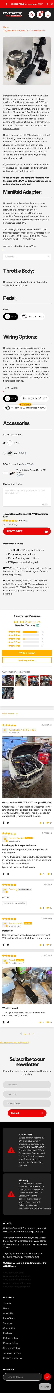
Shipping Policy (11, 1348)
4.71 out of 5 (34, 622)
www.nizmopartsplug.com (17, 1283)
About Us (8, 1313)
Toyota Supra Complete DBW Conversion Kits (24, 30)
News (6, 1308)
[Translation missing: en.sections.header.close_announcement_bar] (51, 4)
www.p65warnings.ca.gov (41, 1208)
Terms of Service (12, 1352)
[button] (10, 520)
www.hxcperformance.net (17, 1276)
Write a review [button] (27, 652)
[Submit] (47, 1376)
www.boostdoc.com (13, 1272)
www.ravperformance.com (17, 1279)
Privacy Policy (10, 1343)
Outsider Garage (10, 524)
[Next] (47, 4)
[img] (9, 725)
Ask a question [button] (27, 660)
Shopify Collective (12, 1357)
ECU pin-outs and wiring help (23, 562)
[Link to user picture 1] (27, 767)
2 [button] (25, 1033)
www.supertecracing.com (16, 1286)
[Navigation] (48, 14)
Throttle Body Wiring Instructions (26, 549)
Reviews (7, 1333)
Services (7, 1323)
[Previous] (6, 4)
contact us (25, 167)
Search (7, 1303)
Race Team (9, 1318)
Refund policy (10, 1338)
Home (6, 27)
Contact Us (9, 1328)
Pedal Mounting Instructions (23, 558)
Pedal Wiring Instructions (21, 554)
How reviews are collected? (14, 1042)
